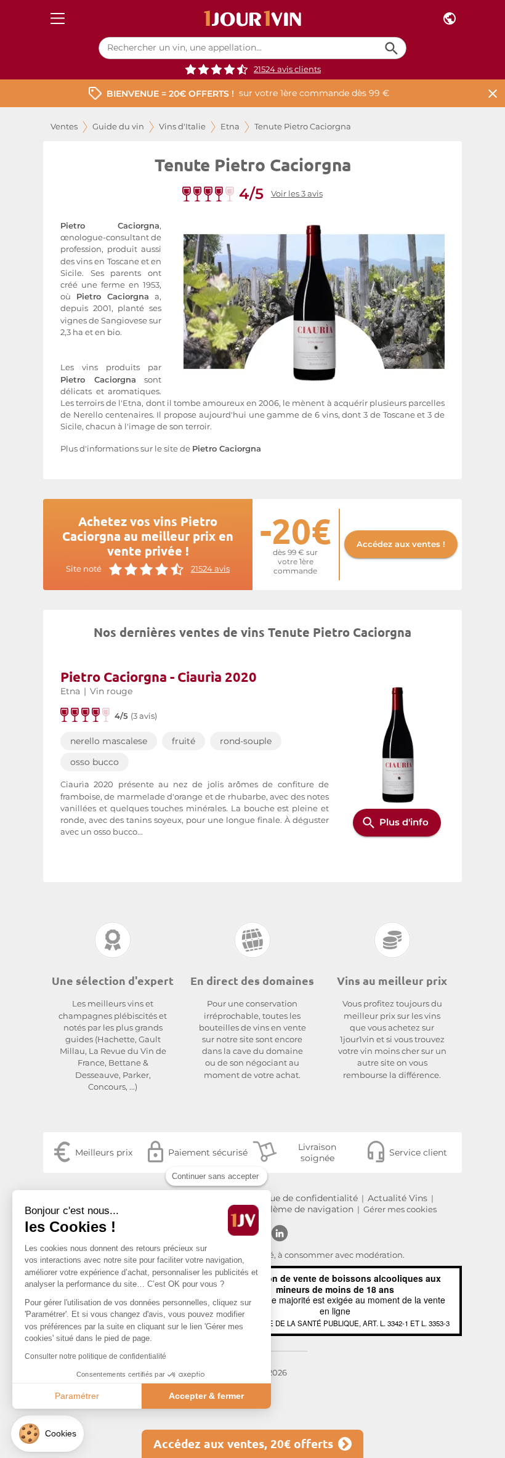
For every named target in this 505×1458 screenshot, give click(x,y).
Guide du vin (118, 126)
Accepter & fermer (206, 1396)
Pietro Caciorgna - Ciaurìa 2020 (158, 676)
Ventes (64, 126)
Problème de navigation (301, 1209)
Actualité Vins (397, 1198)
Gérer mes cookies (400, 1209)
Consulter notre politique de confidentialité (95, 1356)
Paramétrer (77, 1396)
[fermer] (492, 93)
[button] (47, 1433)
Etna (230, 126)
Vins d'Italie (182, 126)
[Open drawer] (57, 19)
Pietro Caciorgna (226, 448)
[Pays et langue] (449, 19)
